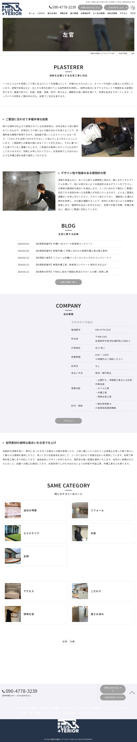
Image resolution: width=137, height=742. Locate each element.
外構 (72, 641)
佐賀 (64, 641)
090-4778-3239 (103, 329)
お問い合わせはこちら (90, 7)
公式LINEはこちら (116, 7)
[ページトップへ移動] (132, 692)
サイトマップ (108, 712)
